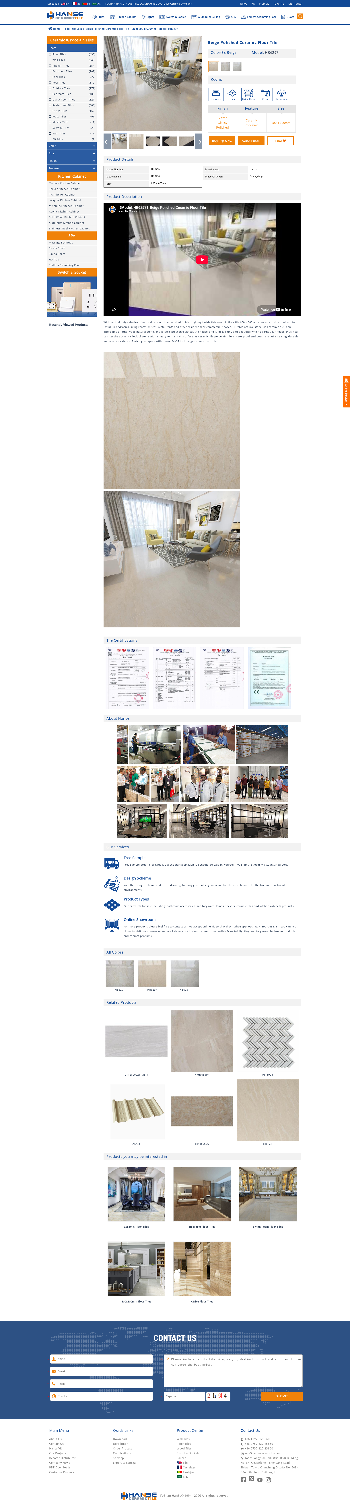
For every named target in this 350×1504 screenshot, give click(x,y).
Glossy (222, 123)
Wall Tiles (183, 1439)
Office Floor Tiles (202, 1301)
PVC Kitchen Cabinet (62, 194)
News (243, 3)
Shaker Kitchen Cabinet (64, 189)
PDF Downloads (60, 1467)
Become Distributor (62, 1458)
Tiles (101, 17)
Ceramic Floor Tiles (136, 1226)
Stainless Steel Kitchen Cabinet (69, 228)
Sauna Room (57, 254)
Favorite (279, 3)
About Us (55, 1439)
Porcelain (252, 125)
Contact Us (56, 1443)
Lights (150, 17)
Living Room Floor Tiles (268, 1226)
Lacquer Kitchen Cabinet (65, 200)
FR (78, 3)
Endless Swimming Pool (261, 17)
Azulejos (188, 1472)
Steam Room (57, 248)
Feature (251, 108)
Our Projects (57, 1453)
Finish (222, 108)
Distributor (295, 3)
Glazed (223, 118)
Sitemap (118, 1458)
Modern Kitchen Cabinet (65, 183)
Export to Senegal (125, 1462)
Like (278, 141)
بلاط (185, 1477)
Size (280, 108)
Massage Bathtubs (61, 242)
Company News (59, 1462)
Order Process (122, 1448)
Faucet (181, 1458)
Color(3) (218, 52)
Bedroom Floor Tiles (202, 1226)
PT (88, 3)
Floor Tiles (184, 1443)
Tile (185, 1462)
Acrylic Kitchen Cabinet (64, 211)
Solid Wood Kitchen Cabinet (67, 217)
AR (99, 3)
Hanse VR (55, 1448)
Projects (264, 3)
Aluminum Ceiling (208, 17)
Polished (222, 127)
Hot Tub (54, 259)
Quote (290, 17)
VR (253, 3)
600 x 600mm (281, 123)
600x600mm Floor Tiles (136, 1301)
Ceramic (252, 120)
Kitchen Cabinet (126, 17)
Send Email (251, 141)
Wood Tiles (184, 1448)
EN (67, 3)
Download (120, 1439)
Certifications (122, 1453)
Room (216, 79)
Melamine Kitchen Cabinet (66, 206)
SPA (233, 17)
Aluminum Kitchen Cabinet (66, 223)
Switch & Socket (176, 17)
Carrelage (189, 1467)
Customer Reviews (61, 1472)
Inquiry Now (222, 141)
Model (257, 52)
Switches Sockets (188, 1453)
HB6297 (272, 52)
